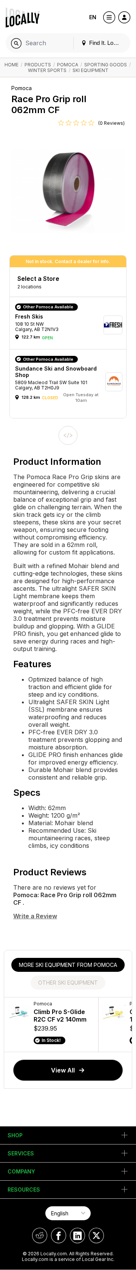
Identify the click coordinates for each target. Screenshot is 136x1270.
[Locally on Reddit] (39, 1235)
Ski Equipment (90, 70)
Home (12, 64)
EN (92, 17)
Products (38, 64)
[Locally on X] (96, 1235)
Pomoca (67, 64)
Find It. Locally (106, 43)
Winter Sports (47, 70)
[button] (70, 325)
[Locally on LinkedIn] (77, 1235)
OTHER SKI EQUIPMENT (68, 982)
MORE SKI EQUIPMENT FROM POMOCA (68, 965)
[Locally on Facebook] (58, 1235)
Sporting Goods (105, 64)
